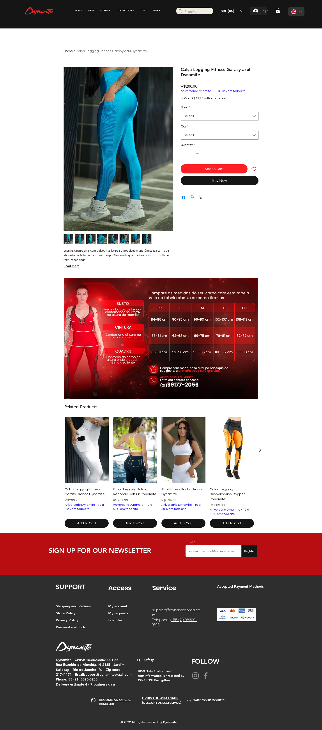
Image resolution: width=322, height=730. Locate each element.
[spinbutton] (191, 153)
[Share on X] (200, 197)
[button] (91, 10)
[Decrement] (184, 153)
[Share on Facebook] (183, 197)
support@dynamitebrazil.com (176, 612)
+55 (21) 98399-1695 (174, 622)
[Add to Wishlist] (253, 168)
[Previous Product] (58, 450)
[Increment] (197, 153)
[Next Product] (260, 450)
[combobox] (219, 116)
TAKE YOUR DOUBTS (209, 700)
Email (189, 542)
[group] (159, 472)
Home (68, 51)
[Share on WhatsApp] (192, 197)
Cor (185, 126)
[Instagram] (195, 675)
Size (185, 107)
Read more (71, 266)
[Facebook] (206, 675)
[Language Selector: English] (296, 11)
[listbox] (232, 11)
